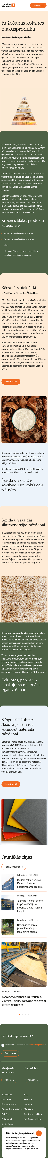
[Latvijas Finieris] (8, 5)
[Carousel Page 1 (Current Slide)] (19, 1014)
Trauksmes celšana (33, 1114)
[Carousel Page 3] (25, 1014)
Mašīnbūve (6, 1099)
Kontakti (32, 1080)
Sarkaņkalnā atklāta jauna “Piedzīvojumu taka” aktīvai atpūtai (27, 928)
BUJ (26, 1094)
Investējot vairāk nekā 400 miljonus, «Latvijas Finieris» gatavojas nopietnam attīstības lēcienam (23, 1001)
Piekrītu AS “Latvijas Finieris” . (25, 1045)
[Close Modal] (39, 1133)
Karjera (8, 1080)
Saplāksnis (6, 1094)
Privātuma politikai (37, 1045)
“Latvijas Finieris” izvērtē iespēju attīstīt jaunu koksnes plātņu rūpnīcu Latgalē (30, 906)
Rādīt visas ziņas (12, 866)
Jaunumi (28, 1104)
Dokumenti (6, 1119)
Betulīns (5, 1114)
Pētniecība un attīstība (11, 1109)
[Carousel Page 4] (28, 1014)
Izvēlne (36, 5)
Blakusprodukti (8, 1104)
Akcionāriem (7, 1124)
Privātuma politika (32, 1119)
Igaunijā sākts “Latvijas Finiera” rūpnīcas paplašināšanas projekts (30, 883)
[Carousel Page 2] (22, 1014)
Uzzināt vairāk (10, 381)
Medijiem (28, 1109)
